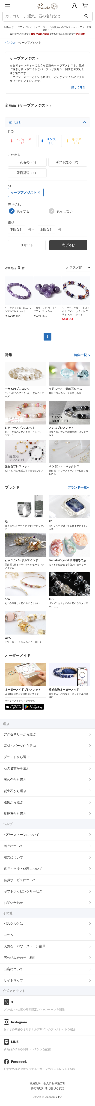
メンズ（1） (51, 141)
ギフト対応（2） (68, 162)
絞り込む (15, 122)
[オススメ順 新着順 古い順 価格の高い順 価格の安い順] (78, 267)
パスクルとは (13, 923)
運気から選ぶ (13, 802)
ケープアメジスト (24, 192)
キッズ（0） (76, 141)
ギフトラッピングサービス (23, 891)
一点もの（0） (27, 162)
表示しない (64, 211)
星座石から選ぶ (15, 813)
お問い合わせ (13, 903)
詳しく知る (78, 87)
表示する (23, 211)
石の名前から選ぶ (17, 768)
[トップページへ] (47, 11)
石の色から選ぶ (15, 779)
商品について (13, 846)
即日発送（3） (27, 173)
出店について (13, 969)
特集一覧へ (82, 355)
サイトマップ (13, 980)
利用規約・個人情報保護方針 (47, 1083)
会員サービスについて (20, 880)
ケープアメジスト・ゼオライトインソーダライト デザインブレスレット (76, 311)
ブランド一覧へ (79, 487)
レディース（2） (23, 141)
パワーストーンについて (21, 834)
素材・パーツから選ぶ (20, 745)
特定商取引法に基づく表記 (47, 1088)
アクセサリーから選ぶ (20, 734)
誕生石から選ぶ (15, 791)
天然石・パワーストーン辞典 (25, 946)
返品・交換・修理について (23, 869)
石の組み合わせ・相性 (20, 958)
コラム (8, 935)
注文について (13, 857)
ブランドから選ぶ (17, 757)
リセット (26, 245)
